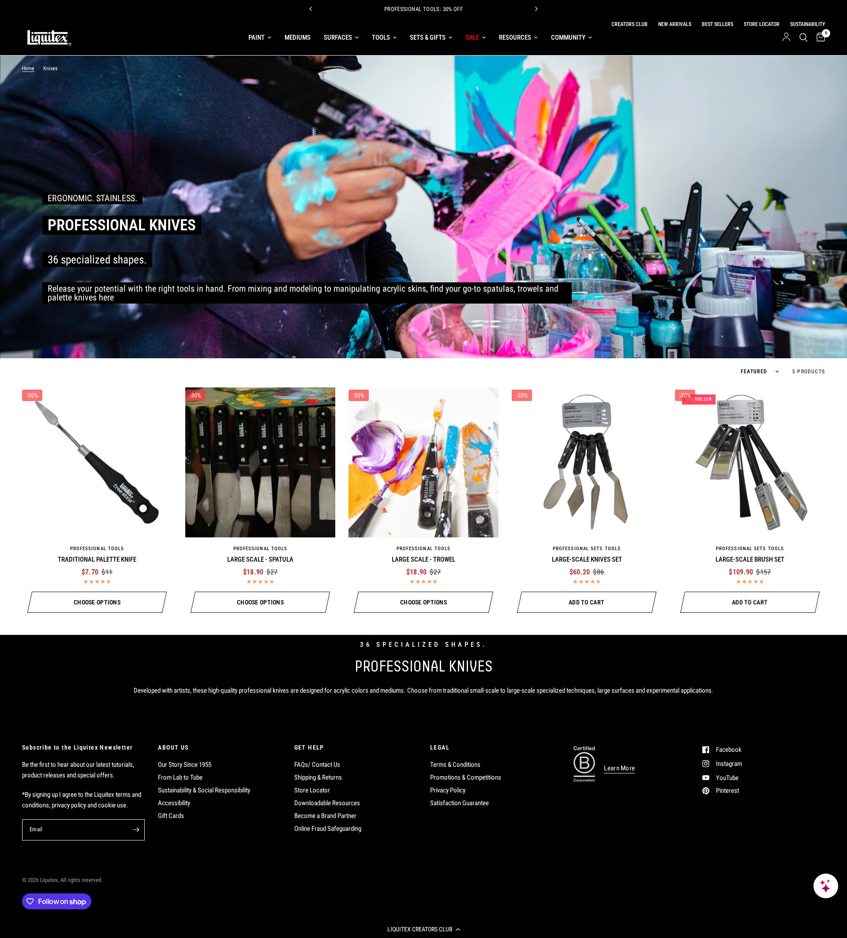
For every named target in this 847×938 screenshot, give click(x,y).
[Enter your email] (136, 829)
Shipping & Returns (318, 777)
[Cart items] (818, 37)
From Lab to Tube (180, 777)
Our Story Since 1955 (184, 765)
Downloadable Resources (327, 803)
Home (28, 68)
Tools (381, 37)
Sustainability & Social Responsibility (204, 790)
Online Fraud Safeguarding (327, 829)
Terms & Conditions (455, 765)
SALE (472, 37)
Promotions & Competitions (465, 777)
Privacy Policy (447, 790)
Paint (256, 37)
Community (568, 37)
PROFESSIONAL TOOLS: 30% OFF (423, 9)
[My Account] (786, 37)
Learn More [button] (619, 768)
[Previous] (311, 9)
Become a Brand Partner (325, 816)
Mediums (298, 37)
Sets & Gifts (428, 37)
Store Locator (312, 790)
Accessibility (174, 803)
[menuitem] (260, 37)
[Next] (536, 9)
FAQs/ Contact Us (317, 765)
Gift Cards (171, 816)
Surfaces (338, 37)
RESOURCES (515, 37)
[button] (423, 929)
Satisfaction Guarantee (459, 803)
